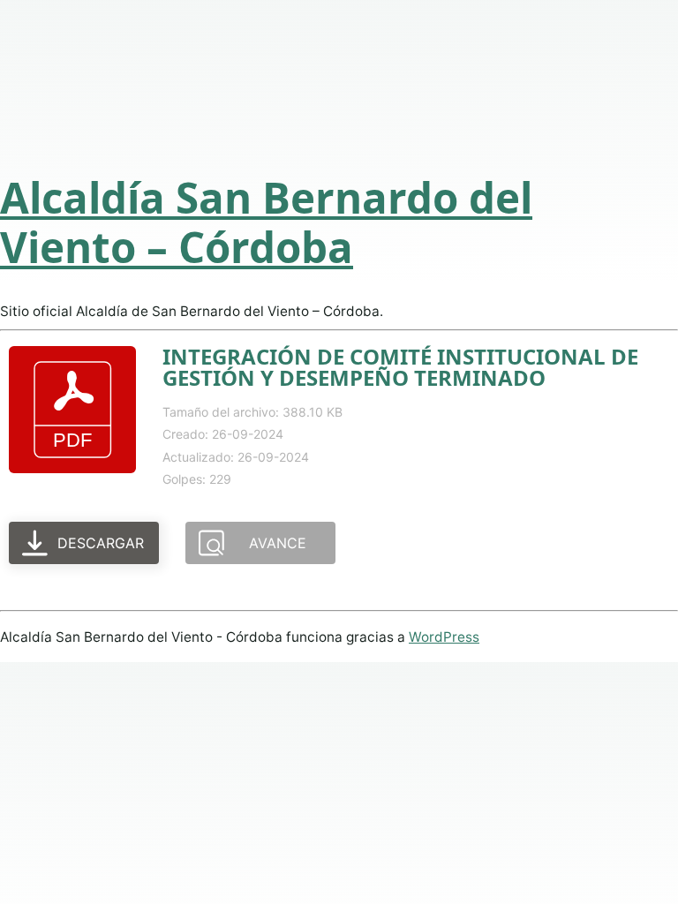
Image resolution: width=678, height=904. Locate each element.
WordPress (444, 637)
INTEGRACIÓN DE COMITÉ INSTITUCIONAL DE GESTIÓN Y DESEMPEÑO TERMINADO (400, 367)
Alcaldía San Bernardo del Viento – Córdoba (266, 222)
